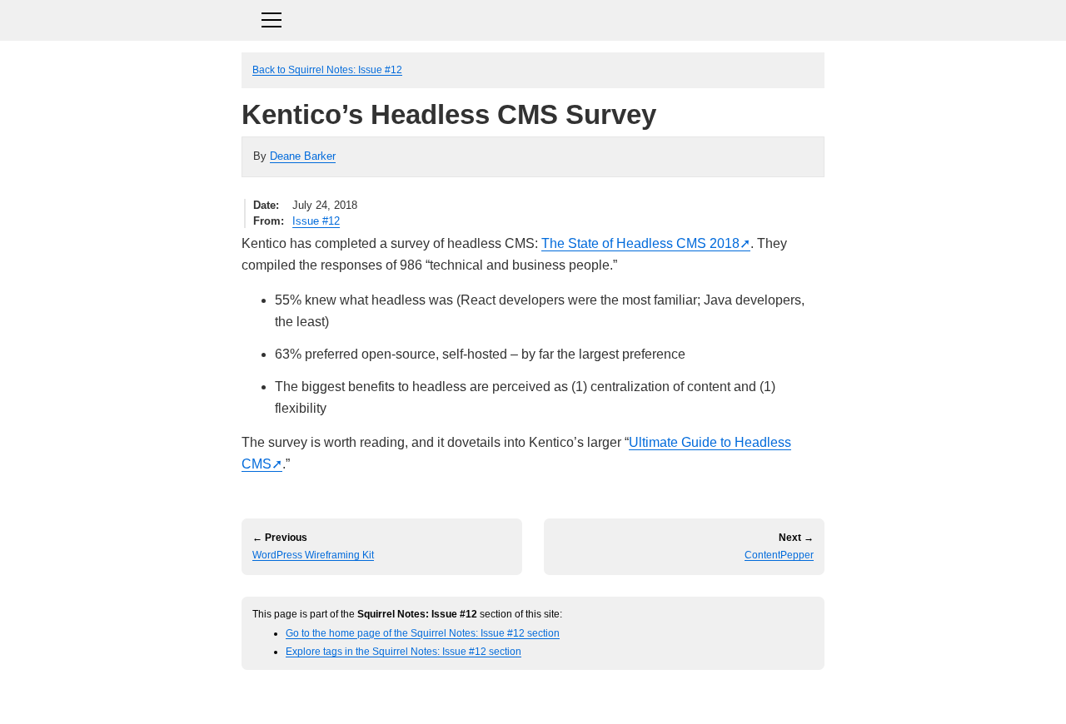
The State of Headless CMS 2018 (640, 243)
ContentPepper (779, 555)
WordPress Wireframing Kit (313, 555)
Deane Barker (303, 156)
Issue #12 (316, 221)
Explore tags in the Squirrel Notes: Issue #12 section (403, 651)
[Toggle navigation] (533, 18)
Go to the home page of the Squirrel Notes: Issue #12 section (423, 632)
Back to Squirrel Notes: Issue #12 (327, 69)
